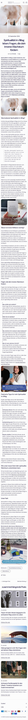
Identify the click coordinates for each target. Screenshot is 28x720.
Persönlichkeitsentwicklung (15, 568)
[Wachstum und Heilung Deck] (14, 539)
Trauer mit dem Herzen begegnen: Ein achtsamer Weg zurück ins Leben (13, 614)
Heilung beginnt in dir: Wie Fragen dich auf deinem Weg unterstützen (13, 649)
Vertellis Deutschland (10, 717)
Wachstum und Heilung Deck (18, 474)
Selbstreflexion (5, 571)
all (19, 54)
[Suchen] (23, 2)
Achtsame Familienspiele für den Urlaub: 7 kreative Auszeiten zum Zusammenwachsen (11, 685)
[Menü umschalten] (1, 2)
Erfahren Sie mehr (5, 622)
